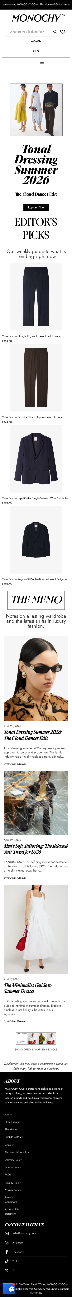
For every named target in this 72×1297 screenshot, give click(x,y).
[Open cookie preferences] (9, 1288)
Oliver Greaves (17, 764)
